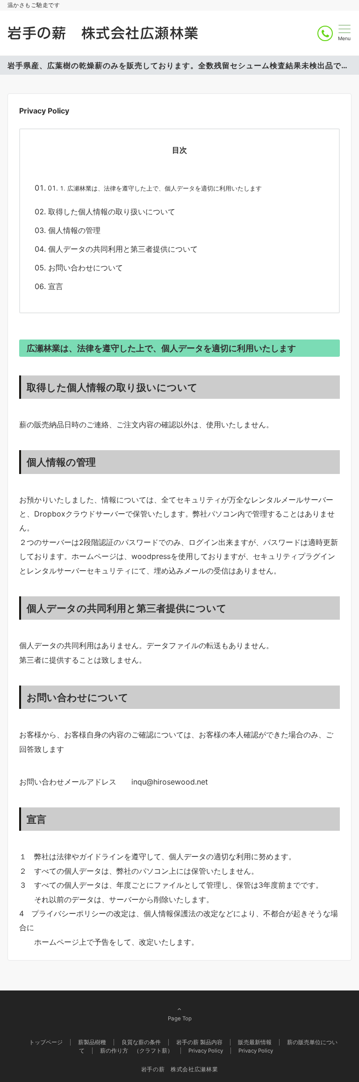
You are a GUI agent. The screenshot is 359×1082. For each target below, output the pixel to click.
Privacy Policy (255, 1050)
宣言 (55, 286)
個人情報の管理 (74, 230)
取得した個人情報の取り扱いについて (111, 211)
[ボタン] (325, 33)
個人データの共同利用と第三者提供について (123, 249)
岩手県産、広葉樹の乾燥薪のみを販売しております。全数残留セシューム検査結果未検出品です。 (179, 65)
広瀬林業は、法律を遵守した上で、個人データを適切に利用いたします (164, 188)
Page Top (180, 1018)
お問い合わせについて (85, 267)
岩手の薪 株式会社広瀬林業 (103, 33)
